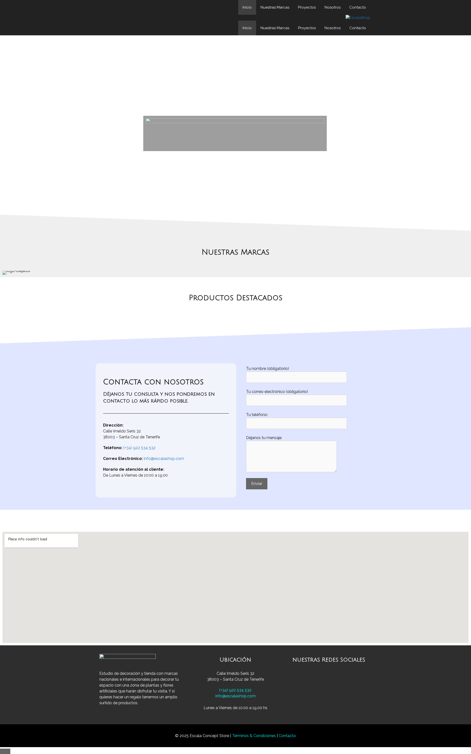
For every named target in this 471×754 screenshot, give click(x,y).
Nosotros (332, 7)
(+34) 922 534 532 (139, 447)
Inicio (247, 7)
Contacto (357, 7)
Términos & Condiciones (254, 735)
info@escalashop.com (164, 458)
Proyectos (307, 7)
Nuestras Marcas (275, 7)
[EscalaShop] (358, 18)
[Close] (5, 751)
